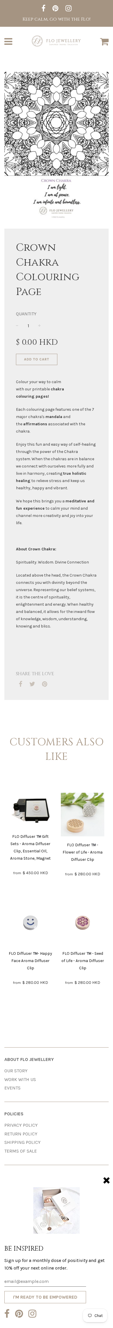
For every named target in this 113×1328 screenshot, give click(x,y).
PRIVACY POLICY (21, 1125)
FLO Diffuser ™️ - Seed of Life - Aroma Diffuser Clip (82, 960)
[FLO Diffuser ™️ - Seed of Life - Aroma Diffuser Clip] (82, 924)
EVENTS (12, 1088)
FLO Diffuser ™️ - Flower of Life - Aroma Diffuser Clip (83, 852)
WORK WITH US (20, 1079)
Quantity (26, 314)
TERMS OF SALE (20, 1151)
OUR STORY (16, 1070)
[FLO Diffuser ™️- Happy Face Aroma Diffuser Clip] (30, 924)
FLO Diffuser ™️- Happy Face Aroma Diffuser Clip (30, 960)
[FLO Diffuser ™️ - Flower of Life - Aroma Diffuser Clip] (82, 816)
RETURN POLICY (20, 1134)
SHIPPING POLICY (22, 1142)
